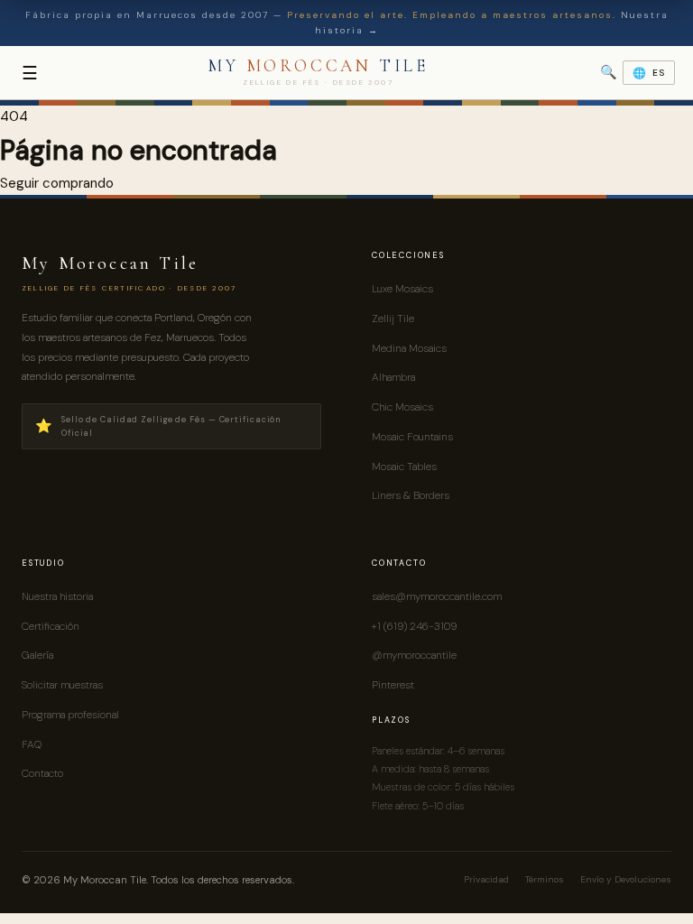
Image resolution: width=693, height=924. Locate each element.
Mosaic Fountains (412, 437)
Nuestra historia (57, 596)
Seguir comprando (57, 183)
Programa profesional (70, 714)
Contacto (42, 773)
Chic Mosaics (402, 407)
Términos (544, 879)
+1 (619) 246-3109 (414, 626)
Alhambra (393, 377)
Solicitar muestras (62, 685)
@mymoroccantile (414, 655)
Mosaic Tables (404, 466)
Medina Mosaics (409, 348)
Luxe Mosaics (402, 289)
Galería (37, 655)
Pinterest (393, 685)
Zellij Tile (393, 318)
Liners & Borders (410, 495)
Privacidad (486, 879)
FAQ (32, 744)
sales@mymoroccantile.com (437, 596)
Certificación (50, 626)
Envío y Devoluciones (625, 879)
